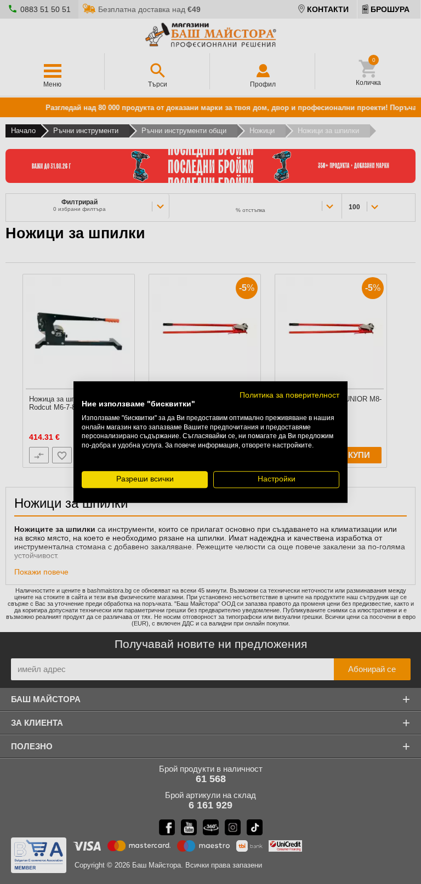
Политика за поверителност (289, 395)
